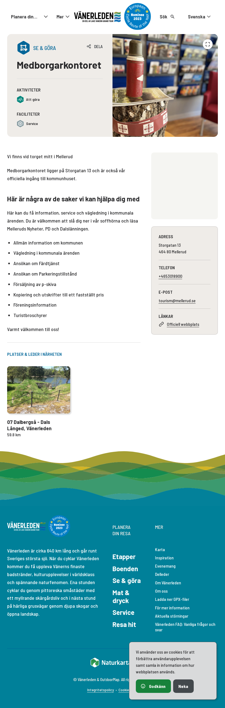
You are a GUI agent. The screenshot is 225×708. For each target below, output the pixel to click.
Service (123, 612)
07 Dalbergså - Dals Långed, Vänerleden (29, 425)
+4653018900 (170, 276)
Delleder (162, 574)
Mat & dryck (121, 596)
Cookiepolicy (128, 689)
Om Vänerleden (168, 582)
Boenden (125, 569)
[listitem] (165, 85)
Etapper (124, 556)
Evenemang (165, 565)
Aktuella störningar (171, 615)
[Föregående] (208, 44)
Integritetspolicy (100, 689)
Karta (160, 549)
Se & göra (127, 580)
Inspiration (164, 557)
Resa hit (124, 624)
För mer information (172, 607)
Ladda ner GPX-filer (172, 599)
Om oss (161, 590)
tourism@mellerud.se (177, 300)
